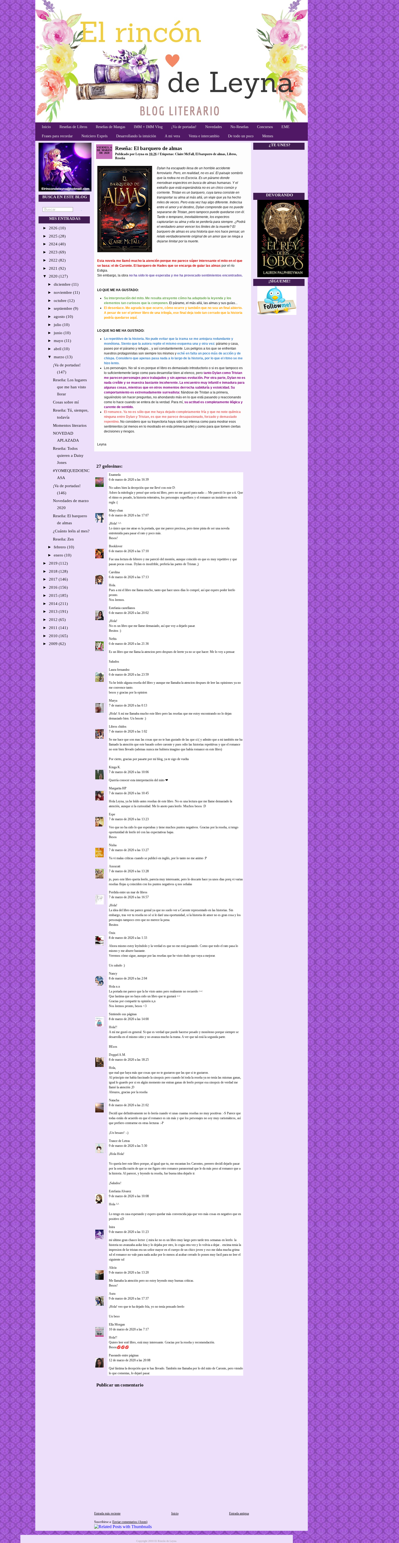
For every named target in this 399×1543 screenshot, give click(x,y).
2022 (54, 260)
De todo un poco (241, 136)
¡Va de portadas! (184, 127)
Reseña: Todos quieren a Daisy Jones (68, 455)
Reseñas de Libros (73, 127)
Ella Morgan (117, 1324)
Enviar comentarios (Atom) (129, 1522)
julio (58, 325)
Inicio (46, 127)
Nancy (113, 973)
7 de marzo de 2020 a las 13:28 (129, 871)
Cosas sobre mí (66, 402)
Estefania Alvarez (120, 1191)
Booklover (115, 546)
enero (59, 555)
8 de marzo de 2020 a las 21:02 (129, 1105)
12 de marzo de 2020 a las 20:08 (129, 1360)
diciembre (63, 284)
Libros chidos (117, 726)
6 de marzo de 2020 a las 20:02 (129, 613)
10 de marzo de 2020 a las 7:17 (129, 1329)
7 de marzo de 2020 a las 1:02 (128, 731)
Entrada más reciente (107, 1513)
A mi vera (172, 136)
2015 (54, 595)
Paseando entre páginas (124, 1355)
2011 (54, 628)
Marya (113, 700)
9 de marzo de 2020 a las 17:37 (129, 1298)
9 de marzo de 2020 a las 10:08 (129, 1196)
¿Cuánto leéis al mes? (71, 531)
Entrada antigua (239, 1513)
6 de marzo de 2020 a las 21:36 (129, 644)
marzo (59, 357)
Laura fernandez (119, 670)
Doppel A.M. (117, 1055)
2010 (54, 636)
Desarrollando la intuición (136, 136)
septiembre (63, 308)
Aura (112, 1293)
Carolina (114, 572)
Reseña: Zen (63, 539)
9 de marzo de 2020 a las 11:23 (129, 1232)
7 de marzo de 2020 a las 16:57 (129, 897)
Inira (112, 1227)
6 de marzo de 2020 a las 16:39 (129, 479)
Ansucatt (114, 866)
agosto (60, 316)
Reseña (120, 158)
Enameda (115, 475)
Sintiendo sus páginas (123, 1014)
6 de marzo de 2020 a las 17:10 (129, 551)
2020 (54, 276)
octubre (61, 300)
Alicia (112, 1267)
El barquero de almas (210, 154)
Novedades (213, 127)
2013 (54, 611)
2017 (54, 579)
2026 (54, 228)
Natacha (114, 1100)
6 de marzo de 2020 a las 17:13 (129, 577)
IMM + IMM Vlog (148, 127)
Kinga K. (115, 767)
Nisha (112, 845)
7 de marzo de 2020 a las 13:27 (129, 850)
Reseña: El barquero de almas (148, 148)
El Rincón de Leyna (165, 1540)
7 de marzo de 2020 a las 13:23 (129, 819)
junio (59, 333)
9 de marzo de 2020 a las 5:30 (128, 1146)
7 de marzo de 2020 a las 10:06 (129, 772)
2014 (54, 603)
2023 (54, 252)
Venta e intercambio (204, 136)
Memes (267, 136)
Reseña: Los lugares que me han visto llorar (70, 387)
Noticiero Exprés (94, 136)
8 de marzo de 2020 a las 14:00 (129, 1019)
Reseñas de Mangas (110, 127)
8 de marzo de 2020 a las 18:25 (129, 1060)
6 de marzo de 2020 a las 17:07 (129, 515)
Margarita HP (117, 788)
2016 (54, 587)
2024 (54, 244)
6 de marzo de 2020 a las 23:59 (129, 674)
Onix (112, 933)
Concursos (265, 127)
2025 (54, 236)
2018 (54, 571)
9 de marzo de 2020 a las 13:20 (129, 1272)
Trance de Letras (119, 1141)
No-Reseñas (239, 127)
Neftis (113, 639)
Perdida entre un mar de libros (128, 892)
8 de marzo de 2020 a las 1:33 (128, 938)
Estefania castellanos (122, 608)
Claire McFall (184, 154)
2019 (54, 563)
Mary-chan (116, 510)
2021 (54, 268)
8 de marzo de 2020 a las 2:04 (128, 978)
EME (285, 127)
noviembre (63, 292)
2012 (54, 619)
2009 (54, 644)
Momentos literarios (70, 425)
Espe (112, 814)
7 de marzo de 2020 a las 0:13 (128, 705)
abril (58, 349)
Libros (231, 154)
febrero (60, 547)
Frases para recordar (57, 136)
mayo (59, 340)
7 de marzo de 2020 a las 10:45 (129, 793)
